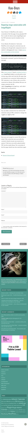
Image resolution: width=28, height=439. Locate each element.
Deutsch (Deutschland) (8, 155)
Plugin (9, 407)
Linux (2, 405)
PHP (24, 405)
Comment (3, 191)
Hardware (3, 373)
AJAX (2, 401)
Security (17, 409)
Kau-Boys (14, 7)
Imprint (2, 431)
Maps (4, 405)
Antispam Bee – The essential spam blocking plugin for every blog (13, 329)
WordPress (14, 13)
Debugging (20, 401)
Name (3, 209)
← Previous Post (5, 244)
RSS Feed (11, 13)
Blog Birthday (12, 401)
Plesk (6, 407)
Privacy (8, 409)
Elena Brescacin (4, 325)
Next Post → (23, 244)
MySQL (12, 405)
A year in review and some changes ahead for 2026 (12, 298)
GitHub (17, 13)
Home (2, 430)
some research (8, 72)
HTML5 (17, 403)
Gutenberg (11, 403)
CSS (16, 401)
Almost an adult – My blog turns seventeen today (12, 293)
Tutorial (20, 411)
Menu (14, 1)
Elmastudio (12, 426)
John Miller (3, 315)
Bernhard (11, 168)
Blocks (8, 401)
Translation (17, 411)
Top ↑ (25, 424)
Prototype (12, 409)
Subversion (6, 411)
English (14, 18)
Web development (5, 383)
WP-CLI (17, 414)
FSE (2, 403)
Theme (12, 412)
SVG (9, 411)
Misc (2, 375)
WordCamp (3, 387)
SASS (15, 409)
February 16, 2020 (5, 22)
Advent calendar (5, 369)
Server (20, 410)
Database (3, 371)
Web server (3, 162)
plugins (23, 281)
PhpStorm (3, 407)
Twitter (20, 13)
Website (3, 220)
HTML (15, 403)
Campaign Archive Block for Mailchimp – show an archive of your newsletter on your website (12, 301)
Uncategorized (4, 381)
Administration (7, 399)
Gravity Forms (6, 403)
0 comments (12, 22)
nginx (15, 405)
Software (3, 379)
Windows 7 (24, 411)
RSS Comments (8, 13)
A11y (2, 399)
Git (3, 403)
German (14, 16)
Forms (24, 401)
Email (2, 215)
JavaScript (22, 403)
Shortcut (3, 377)
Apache (5, 401)
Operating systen (19, 405)
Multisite (9, 405)
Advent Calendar (18, 399)
